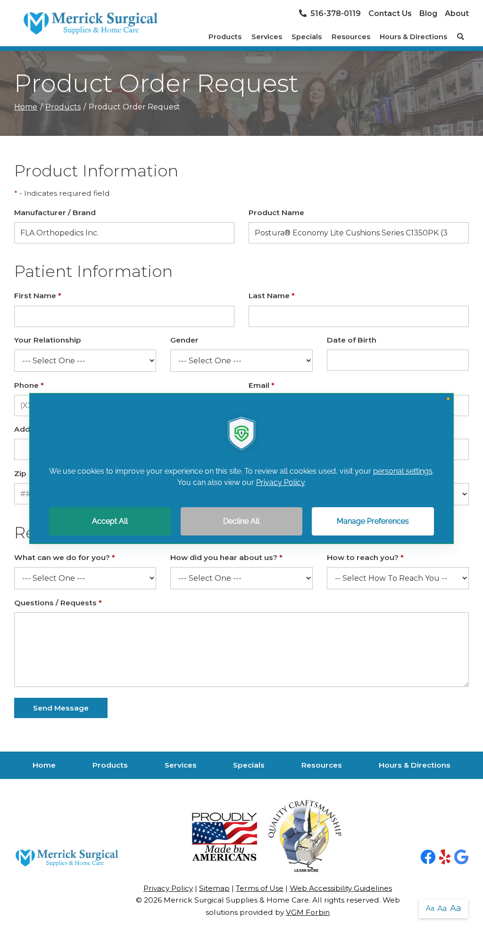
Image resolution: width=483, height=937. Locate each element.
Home (25, 106)
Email (262, 385)
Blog (428, 13)
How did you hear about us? (226, 557)
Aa (430, 908)
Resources (351, 37)
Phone (29, 385)
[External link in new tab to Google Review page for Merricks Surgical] (461, 857)
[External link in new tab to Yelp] (444, 857)
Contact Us (390, 13)
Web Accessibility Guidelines (341, 888)
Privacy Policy (168, 888)
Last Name (272, 295)
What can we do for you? (64, 557)
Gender (184, 339)
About (457, 13)
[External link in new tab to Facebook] (427, 857)
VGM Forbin (308, 912)
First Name (37, 295)
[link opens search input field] (460, 36)
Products (225, 37)
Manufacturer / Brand (55, 212)
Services (266, 37)
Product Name (276, 212)
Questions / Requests (58, 602)
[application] (241, 468)
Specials (306, 37)
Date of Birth (351, 339)
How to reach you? (365, 557)
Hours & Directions (413, 37)
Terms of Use (259, 888)
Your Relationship (47, 339)
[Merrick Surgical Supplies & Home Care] (90, 23)
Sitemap (214, 888)
